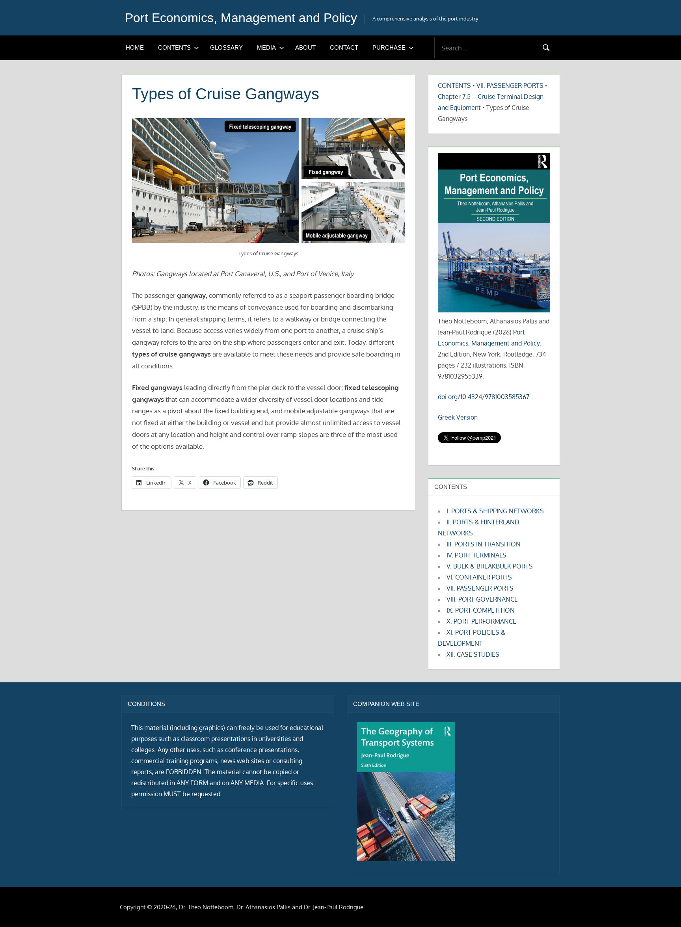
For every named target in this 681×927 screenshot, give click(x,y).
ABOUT (305, 47)
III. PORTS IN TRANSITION (484, 544)
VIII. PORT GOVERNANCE (482, 599)
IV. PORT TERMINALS (476, 555)
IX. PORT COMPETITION (481, 610)
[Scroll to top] (662, 908)
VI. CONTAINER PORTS (479, 577)
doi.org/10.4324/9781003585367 (483, 397)
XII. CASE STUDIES (473, 654)
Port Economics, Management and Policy (241, 18)
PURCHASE (389, 47)
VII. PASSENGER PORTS (509, 85)
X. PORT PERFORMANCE (481, 621)
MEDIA (266, 47)
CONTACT (344, 47)
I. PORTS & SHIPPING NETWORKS (495, 511)
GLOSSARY (226, 47)
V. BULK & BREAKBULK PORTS (490, 566)
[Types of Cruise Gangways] (268, 180)
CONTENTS (174, 47)
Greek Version (458, 417)
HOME (135, 47)
